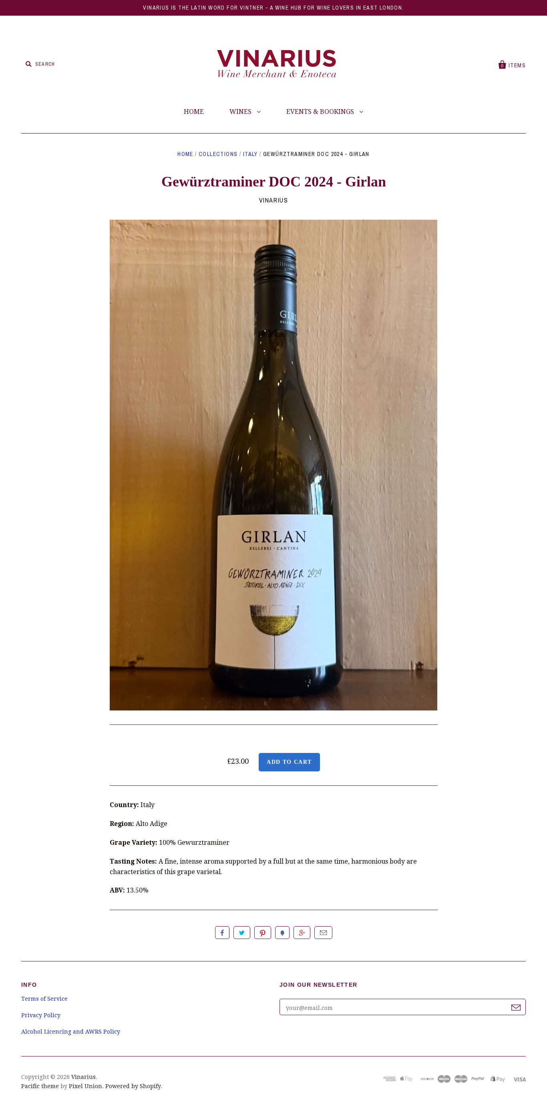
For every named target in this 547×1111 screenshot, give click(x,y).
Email (323, 932)
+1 (302, 932)
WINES (241, 111)
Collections (218, 154)
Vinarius (273, 200)
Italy (250, 154)
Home (185, 154)
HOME (194, 111)
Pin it (262, 932)
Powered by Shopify (133, 1086)
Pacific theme (40, 1086)
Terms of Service (44, 999)
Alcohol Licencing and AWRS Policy (70, 1031)
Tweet (241, 932)
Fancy (282, 932)
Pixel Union (85, 1086)
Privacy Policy (40, 1015)
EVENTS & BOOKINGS (321, 111)
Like (222, 932)
